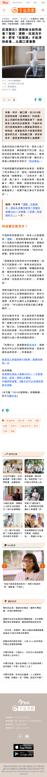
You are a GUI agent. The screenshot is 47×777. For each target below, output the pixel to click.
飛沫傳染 (34, 161)
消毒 (30, 420)
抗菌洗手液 (25, 425)
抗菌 (5, 431)
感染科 (14, 425)
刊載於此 (12, 395)
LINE (28, 2)
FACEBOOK (17, 2)
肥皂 (36, 425)
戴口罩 (21, 420)
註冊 (43, 2)
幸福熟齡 (5, 18)
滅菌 (13, 431)
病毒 (5, 425)
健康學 (15, 18)
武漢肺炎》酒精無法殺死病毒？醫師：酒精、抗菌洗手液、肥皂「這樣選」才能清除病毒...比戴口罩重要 (23, 21)
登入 (36, 2)
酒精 (9, 239)
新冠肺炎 (24, 18)
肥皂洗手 (32, 344)
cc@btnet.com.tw (22, 728)
